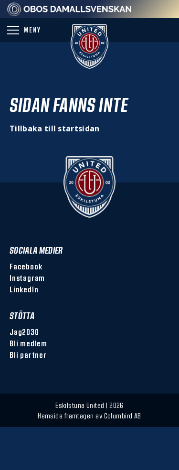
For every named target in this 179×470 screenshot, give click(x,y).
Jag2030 (24, 331)
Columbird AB (122, 415)
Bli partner (28, 354)
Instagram (27, 277)
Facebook (26, 266)
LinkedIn (24, 289)
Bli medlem (28, 343)
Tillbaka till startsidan (55, 128)
